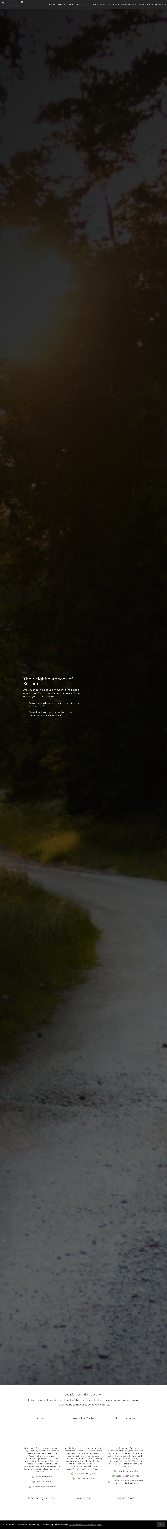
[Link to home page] (11, 4)
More (149, 5)
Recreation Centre (93, 1451)
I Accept (161, 1525)
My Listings (62, 4)
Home (52, 4)
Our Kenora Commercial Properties (128, 4)
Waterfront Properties (100, 4)
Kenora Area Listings (78, 4)
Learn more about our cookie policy (85, 1525)
